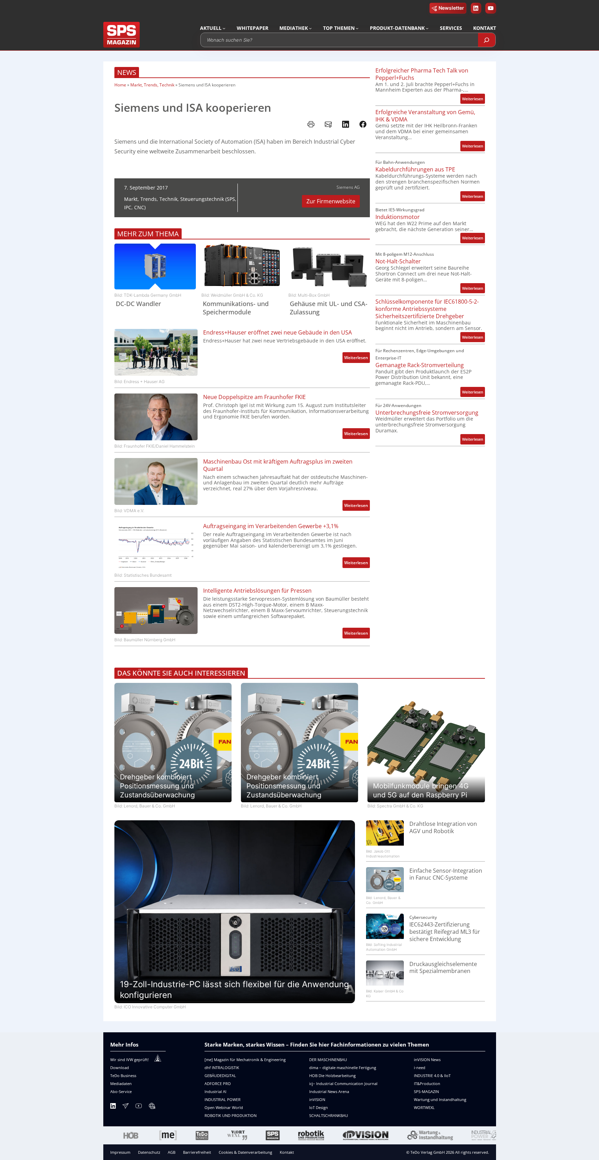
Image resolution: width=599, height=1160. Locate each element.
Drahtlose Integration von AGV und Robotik (443, 827)
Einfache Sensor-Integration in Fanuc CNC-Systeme (445, 874)
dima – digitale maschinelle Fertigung (342, 1067)
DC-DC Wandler (138, 304)
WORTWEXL (424, 1107)
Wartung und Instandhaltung (440, 1099)
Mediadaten (121, 1083)
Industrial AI (215, 1091)
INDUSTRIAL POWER (223, 1099)
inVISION (317, 1099)
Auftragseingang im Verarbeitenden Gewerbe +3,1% (270, 526)
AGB (171, 1152)
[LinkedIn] (113, 1107)
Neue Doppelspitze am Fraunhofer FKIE (254, 397)
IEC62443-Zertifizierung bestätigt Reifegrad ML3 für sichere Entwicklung (444, 931)
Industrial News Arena (329, 1091)
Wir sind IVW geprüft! (129, 1059)
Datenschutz (149, 1152)
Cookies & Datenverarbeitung (245, 1152)
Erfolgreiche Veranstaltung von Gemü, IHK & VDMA (425, 116)
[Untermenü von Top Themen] (357, 28)
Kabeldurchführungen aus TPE (415, 169)
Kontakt (287, 1152)
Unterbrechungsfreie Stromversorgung (426, 412)
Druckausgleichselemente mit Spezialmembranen (443, 967)
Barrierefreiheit (197, 1152)
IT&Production (427, 1083)
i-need (419, 1067)
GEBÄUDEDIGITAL (220, 1075)
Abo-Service (121, 1091)
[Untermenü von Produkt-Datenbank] (427, 28)
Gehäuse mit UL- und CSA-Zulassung (328, 308)
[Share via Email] (328, 124)
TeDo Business (123, 1075)
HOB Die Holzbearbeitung (332, 1075)
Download (119, 1067)
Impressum (120, 1152)
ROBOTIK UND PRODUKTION (231, 1115)
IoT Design (318, 1107)
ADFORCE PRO (218, 1083)
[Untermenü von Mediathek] (310, 28)
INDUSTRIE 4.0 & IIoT (432, 1075)
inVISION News (427, 1059)
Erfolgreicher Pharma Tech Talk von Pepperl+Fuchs (421, 74)
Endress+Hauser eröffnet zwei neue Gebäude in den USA (277, 332)
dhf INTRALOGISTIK (222, 1067)
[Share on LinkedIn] (345, 124)
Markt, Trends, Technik (152, 85)
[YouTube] (138, 1107)
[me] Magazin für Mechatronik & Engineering (245, 1059)
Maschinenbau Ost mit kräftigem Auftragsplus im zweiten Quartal (278, 465)
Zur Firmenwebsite (330, 201)
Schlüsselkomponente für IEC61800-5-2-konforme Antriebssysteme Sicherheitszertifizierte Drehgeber (427, 309)
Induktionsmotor (397, 217)
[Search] (486, 40)
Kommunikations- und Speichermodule (236, 308)
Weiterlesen (357, 358)
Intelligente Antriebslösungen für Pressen (257, 590)
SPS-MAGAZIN (426, 1091)
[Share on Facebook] (362, 124)
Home (120, 85)
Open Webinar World (224, 1107)
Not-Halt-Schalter (398, 261)
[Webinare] (151, 1107)
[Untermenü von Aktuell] (224, 28)
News (126, 72)
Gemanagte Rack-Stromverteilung (419, 365)
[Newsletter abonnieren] (125, 1107)
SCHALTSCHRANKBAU (328, 1115)
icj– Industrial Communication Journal (343, 1083)
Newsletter (451, 8)
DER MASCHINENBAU (328, 1059)
